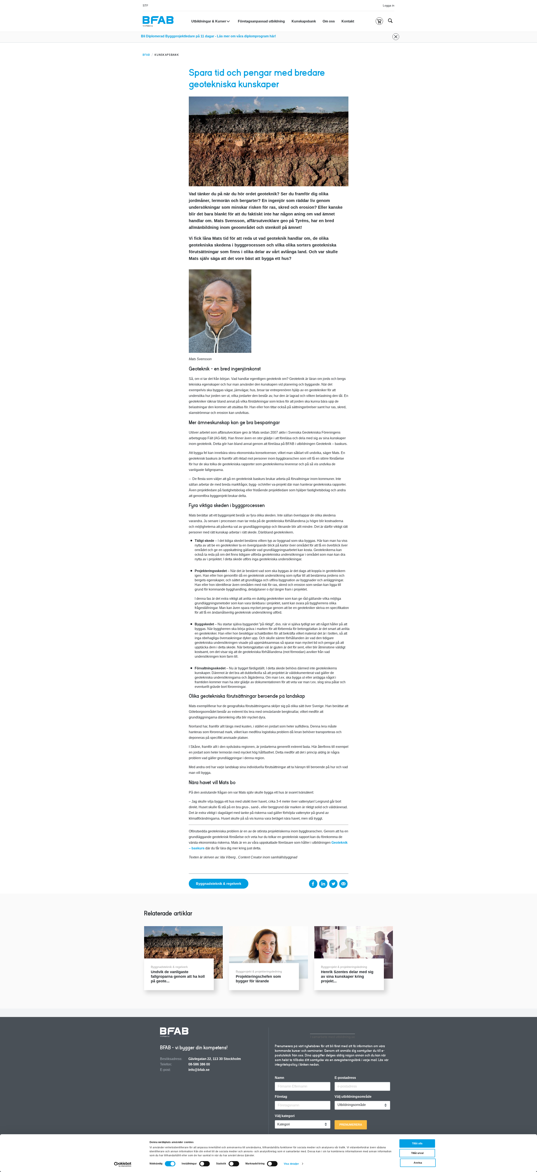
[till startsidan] (174, 1032)
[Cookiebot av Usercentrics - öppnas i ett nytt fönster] (122, 1164)
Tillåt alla (417, 1143)
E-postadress (345, 1077)
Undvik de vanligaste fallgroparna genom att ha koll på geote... (178, 976)
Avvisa (418, 1162)
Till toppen (522, 586)
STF (145, 5)
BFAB (146, 54)
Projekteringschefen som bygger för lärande (258, 978)
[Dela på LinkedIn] (323, 884)
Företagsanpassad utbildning (261, 21)
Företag (281, 1096)
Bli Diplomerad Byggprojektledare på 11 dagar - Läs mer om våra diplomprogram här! (208, 36)
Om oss (329, 21)
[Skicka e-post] (343, 884)
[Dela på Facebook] (313, 884)
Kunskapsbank (304, 21)
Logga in (388, 5)
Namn (279, 1077)
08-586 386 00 (199, 1064)
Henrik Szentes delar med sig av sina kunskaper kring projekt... (347, 976)
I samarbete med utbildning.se (332, 1037)
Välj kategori (285, 1116)
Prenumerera (350, 1124)
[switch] (204, 1163)
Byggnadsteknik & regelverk (218, 883)
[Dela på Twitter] (333, 884)
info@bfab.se (199, 1070)
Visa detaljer (291, 1163)
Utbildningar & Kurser (208, 21)
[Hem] (158, 21)
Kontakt (347, 21)
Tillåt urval (417, 1153)
